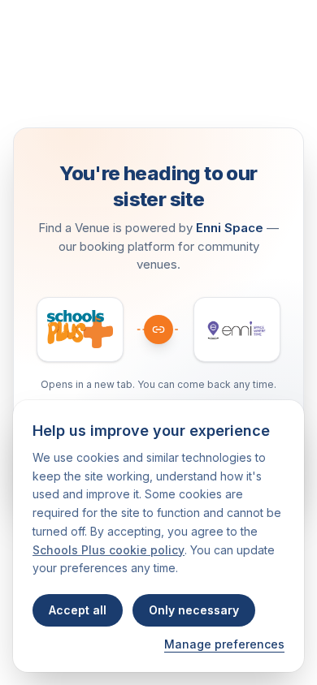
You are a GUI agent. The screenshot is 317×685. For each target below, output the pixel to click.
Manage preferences (224, 644)
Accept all (77, 610)
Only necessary (194, 610)
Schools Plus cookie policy (109, 550)
